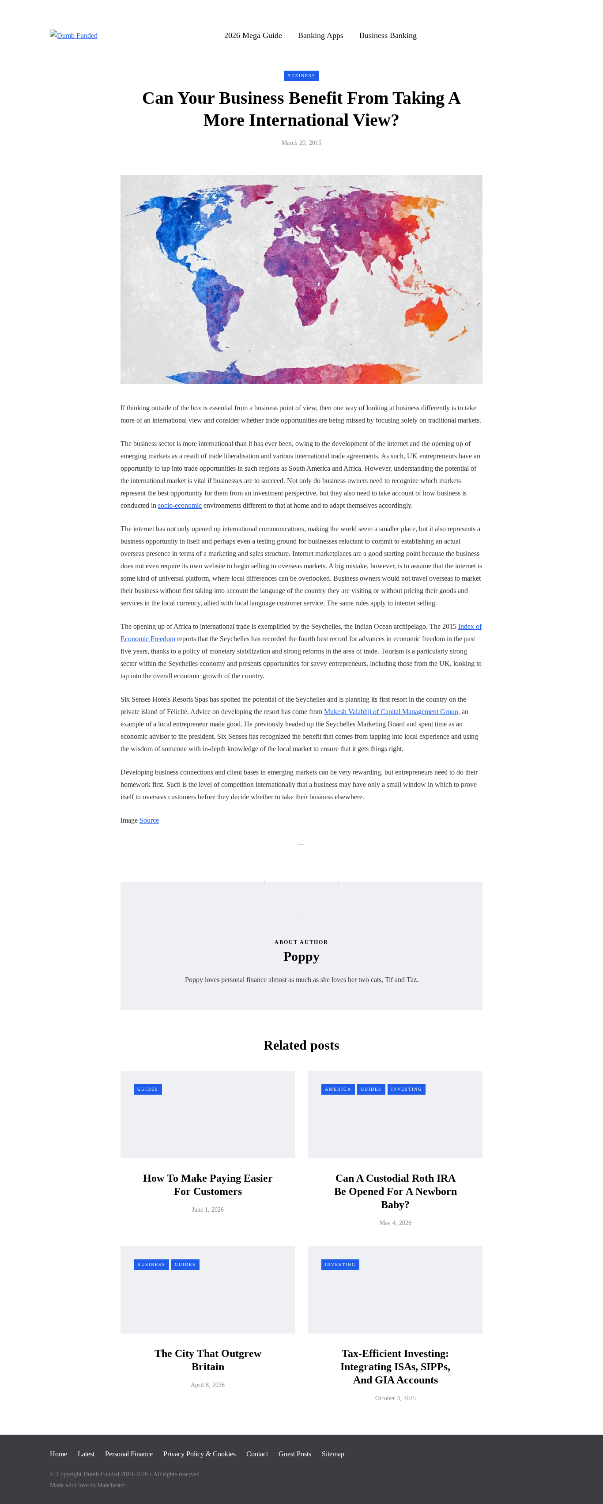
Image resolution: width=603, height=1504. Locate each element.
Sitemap (333, 1454)
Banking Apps (320, 35)
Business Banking (388, 35)
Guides (147, 1089)
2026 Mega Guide (253, 35)
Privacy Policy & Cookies (199, 1454)
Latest (86, 1454)
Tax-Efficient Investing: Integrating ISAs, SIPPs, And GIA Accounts (395, 1367)
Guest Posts (295, 1454)
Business (301, 75)
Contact (257, 1454)
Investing (406, 1089)
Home (58, 1454)
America (338, 1089)
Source (149, 820)
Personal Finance (129, 1454)
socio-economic (180, 505)
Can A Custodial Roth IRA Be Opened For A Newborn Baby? (395, 1191)
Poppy (301, 956)
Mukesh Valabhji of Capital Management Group (391, 711)
